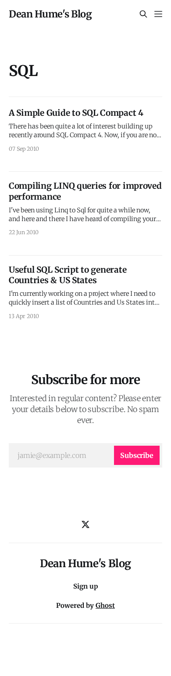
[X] (85, 524)
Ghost (105, 605)
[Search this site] (143, 14)
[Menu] (158, 14)
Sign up (85, 586)
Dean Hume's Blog (50, 14)
